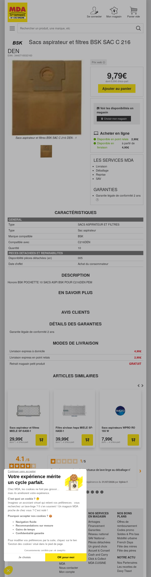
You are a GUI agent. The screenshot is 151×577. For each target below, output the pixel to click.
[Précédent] (142, 386)
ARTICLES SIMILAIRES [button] (75, 375)
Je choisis (24, 557)
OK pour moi (65, 557)
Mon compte (67, 572)
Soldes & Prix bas (128, 534)
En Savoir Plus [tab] (75, 292)
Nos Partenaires (127, 562)
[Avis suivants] (140, 471)
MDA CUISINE (97, 563)
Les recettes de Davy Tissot (126, 569)
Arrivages (94, 522)
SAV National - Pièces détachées (99, 540)
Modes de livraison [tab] (75, 343)
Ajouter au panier (116, 88)
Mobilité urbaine (127, 538)
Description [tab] (76, 275)
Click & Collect (97, 559)
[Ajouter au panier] (41, 440)
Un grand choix (97, 546)
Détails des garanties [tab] (75, 324)
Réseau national (98, 534)
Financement (96, 526)
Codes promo (125, 530)
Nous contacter (68, 568)
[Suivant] (138, 386)
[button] (8, 570)
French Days (125, 542)
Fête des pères (126, 550)
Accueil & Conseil (99, 550)
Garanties (94, 530)
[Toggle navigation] (12, 28)
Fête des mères (127, 546)
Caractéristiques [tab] (76, 212)
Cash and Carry (98, 554)
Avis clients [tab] (75, 312)
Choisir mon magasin (115, 118)
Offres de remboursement (127, 524)
